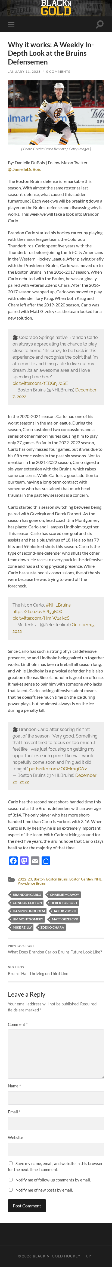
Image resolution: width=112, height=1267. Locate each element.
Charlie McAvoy (64, 895)
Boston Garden (81, 879)
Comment (18, 1024)
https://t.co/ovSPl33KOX (37, 611)
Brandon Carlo (27, 895)
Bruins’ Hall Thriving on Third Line (38, 970)
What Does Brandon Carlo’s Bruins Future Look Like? (55, 949)
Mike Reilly (22, 927)
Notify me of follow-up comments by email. (53, 1179)
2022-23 (25, 879)
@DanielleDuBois (24, 169)
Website (15, 1137)
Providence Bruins (32, 883)
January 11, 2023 (24, 71)
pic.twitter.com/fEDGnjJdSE (40, 383)
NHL (98, 879)
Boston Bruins (57, 879)
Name (14, 1085)
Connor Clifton (27, 903)
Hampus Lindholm (29, 911)
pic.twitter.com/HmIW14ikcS (41, 618)
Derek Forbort (64, 903)
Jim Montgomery (28, 919)
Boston (39, 879)
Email (14, 1111)
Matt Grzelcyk (65, 919)
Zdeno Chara (52, 927)
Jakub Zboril (65, 911)
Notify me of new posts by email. (44, 1189)
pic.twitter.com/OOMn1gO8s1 (58, 768)
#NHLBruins (58, 605)
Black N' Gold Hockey (56, 1256)
